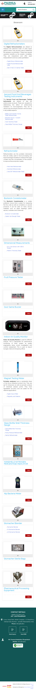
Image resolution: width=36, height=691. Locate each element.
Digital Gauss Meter (12, 394)
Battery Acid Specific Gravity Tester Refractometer (13, 114)
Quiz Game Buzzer (12, 307)
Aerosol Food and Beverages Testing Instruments (17, 95)
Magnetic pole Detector (13, 396)
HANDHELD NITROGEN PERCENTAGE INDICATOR (16, 463)
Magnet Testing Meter (14, 378)
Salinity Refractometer (11, 435)
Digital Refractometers (14, 44)
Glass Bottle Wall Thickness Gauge (16, 424)
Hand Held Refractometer (14, 166)
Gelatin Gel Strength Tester (12, 216)
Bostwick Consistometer (15, 198)
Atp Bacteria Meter (12, 493)
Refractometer (11, 151)
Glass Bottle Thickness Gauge (13, 124)
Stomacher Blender (13, 523)
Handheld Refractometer (14, 169)
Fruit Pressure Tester (13, 277)
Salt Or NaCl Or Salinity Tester (15, 67)
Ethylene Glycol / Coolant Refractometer (12, 118)
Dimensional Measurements (17, 243)
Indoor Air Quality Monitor (16, 336)
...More (28, 71)
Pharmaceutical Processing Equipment (16, 589)
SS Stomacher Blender (13, 529)
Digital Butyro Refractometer (15, 61)
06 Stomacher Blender (13, 532)
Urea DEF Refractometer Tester (15, 171)
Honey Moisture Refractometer (13, 432)
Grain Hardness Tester (11, 122)
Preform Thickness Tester (14, 250)
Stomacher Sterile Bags (15, 558)
